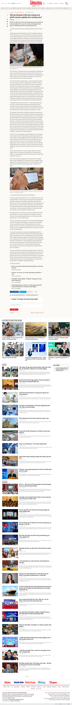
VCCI (9, 8)
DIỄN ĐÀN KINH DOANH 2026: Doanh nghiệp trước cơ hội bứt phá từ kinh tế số (35, 638)
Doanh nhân (18, 8)
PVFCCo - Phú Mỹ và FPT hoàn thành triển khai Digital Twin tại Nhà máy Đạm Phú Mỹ (35, 485)
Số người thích (41, 312)
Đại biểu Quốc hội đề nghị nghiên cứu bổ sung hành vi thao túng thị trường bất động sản (34, 380)
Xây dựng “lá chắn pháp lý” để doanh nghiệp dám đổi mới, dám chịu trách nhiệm (34, 406)
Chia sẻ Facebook (15, 291)
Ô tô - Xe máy (38, 688)
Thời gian (36, 312)
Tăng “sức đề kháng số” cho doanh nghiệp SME (33, 444)
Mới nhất (9, 3)
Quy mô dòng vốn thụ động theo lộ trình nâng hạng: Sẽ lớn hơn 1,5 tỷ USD (35, 523)
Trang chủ (11, 12)
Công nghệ (65, 8)
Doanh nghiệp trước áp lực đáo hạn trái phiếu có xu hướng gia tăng (12, 338)
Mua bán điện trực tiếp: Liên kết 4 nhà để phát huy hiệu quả (34, 561)
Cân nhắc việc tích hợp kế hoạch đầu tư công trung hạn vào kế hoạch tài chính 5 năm (35, 497)
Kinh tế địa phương (59, 8)
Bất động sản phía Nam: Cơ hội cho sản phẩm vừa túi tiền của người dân (34, 651)
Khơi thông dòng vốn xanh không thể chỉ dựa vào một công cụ (35, 338)
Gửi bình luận (14, 309)
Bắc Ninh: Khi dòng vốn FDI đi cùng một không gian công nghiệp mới (34, 536)
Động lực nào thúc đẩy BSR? (9, 357)
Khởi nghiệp (28, 8)
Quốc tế (38, 8)
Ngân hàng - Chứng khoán (46, 8)
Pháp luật (24, 8)
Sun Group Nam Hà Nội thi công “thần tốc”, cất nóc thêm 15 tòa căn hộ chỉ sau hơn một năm (34, 600)
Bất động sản (34, 8)
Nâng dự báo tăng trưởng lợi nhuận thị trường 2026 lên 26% (35, 457)
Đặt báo (56, 3)
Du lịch (53, 8)
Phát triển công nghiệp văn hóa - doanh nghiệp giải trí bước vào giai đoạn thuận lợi (35, 359)
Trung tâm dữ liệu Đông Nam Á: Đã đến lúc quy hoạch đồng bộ (34, 431)
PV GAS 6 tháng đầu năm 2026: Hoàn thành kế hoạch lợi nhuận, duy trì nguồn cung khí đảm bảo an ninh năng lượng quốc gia (35, 588)
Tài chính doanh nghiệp (29, 12)
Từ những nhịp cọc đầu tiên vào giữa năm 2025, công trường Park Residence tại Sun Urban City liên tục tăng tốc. (35, 605)
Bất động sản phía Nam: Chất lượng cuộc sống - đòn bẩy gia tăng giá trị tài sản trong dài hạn (35, 663)
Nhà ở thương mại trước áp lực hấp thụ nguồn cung (34, 418)
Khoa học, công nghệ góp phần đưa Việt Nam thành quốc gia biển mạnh (35, 470)
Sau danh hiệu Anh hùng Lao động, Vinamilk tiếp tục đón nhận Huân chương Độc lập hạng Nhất (34, 612)
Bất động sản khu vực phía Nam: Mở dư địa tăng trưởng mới (35, 549)
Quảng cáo (62, 3)
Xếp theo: (32, 312)
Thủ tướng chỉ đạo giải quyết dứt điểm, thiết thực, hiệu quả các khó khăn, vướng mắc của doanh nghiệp (35, 368)
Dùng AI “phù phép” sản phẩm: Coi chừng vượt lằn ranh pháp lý (35, 625)
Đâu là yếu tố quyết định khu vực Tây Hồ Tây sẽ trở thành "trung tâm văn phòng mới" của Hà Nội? (33, 574)
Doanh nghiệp (13, 8)
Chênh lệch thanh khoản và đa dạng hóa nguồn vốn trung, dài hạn (34, 393)
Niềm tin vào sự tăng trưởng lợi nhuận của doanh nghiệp (58, 338)
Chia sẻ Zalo (23, 291)
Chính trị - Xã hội (4, 8)
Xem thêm (27, 676)
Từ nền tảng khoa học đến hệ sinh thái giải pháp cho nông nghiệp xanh (34, 510)
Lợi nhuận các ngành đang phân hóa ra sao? (58, 358)
